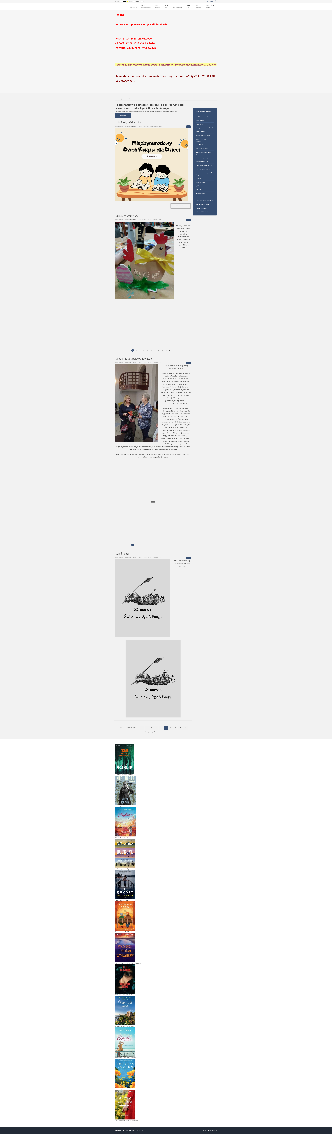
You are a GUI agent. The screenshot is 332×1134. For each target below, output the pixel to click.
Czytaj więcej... (179, 206)
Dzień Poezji (122, 553)
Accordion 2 (133, 126)
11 (185, 727)
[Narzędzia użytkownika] (188, 126)
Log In (207, 1)
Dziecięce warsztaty (126, 216)
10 (180, 727)
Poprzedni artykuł (131, 727)
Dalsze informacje (172, 111)
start (121, 727)
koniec (160, 732)
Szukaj (215, 1)
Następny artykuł (150, 732)
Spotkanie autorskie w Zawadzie (134, 358)
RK (203, 1130)
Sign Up (212, 1)
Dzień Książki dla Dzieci (128, 122)
